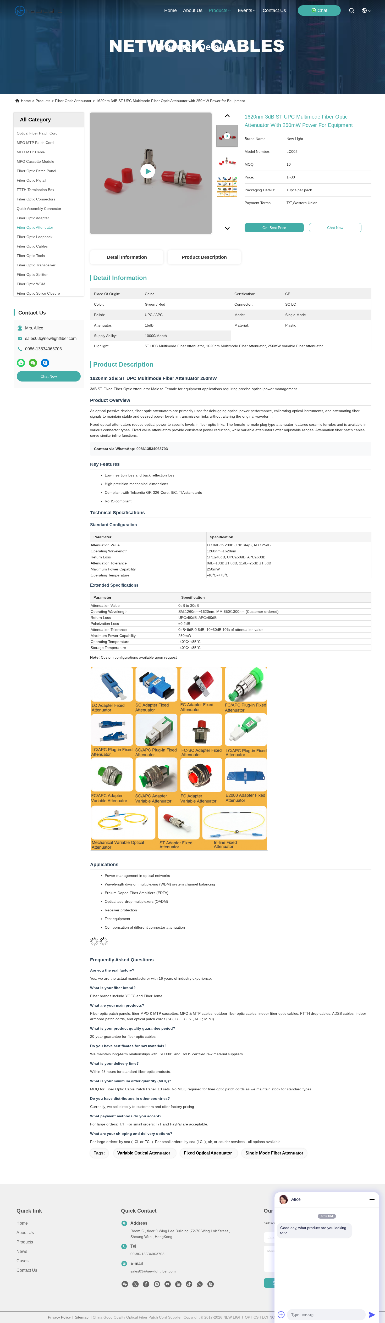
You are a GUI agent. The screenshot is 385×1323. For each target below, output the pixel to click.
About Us (25, 1232)
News (21, 1251)
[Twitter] (135, 1285)
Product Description (204, 257)
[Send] (372, 1314)
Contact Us (26, 1270)
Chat (322, 10)
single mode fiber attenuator (274, 1153)
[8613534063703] (200, 1285)
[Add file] (281, 1314)
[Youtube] (167, 1285)
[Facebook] (146, 1285)
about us (192, 10)
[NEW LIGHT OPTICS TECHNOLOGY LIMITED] (38, 10)
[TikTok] (189, 1285)
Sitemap (82, 1317)
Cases (22, 1261)
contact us (274, 10)
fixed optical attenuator (208, 1153)
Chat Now (49, 376)
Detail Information (127, 257)
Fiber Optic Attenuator (73, 101)
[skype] (45, 363)
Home (170, 10)
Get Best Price (274, 227)
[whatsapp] (21, 363)
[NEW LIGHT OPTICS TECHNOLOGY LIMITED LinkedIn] (178, 1285)
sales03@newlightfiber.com (50, 338)
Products (43, 101)
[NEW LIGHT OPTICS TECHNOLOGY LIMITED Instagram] (157, 1285)
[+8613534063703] (210, 1285)
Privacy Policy (59, 1317)
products (218, 10)
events (245, 10)
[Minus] (372, 1199)
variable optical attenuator (143, 1153)
